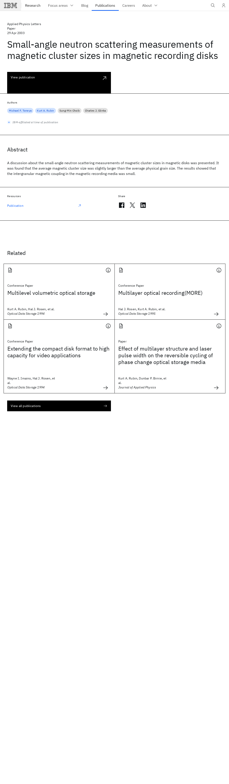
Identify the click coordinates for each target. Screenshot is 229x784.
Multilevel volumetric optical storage (51, 292)
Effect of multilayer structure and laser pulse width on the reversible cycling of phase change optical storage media (165, 355)
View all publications (26, 406)
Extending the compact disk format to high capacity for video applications (58, 352)
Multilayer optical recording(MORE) (160, 292)
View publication (23, 77)
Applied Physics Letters (24, 24)
